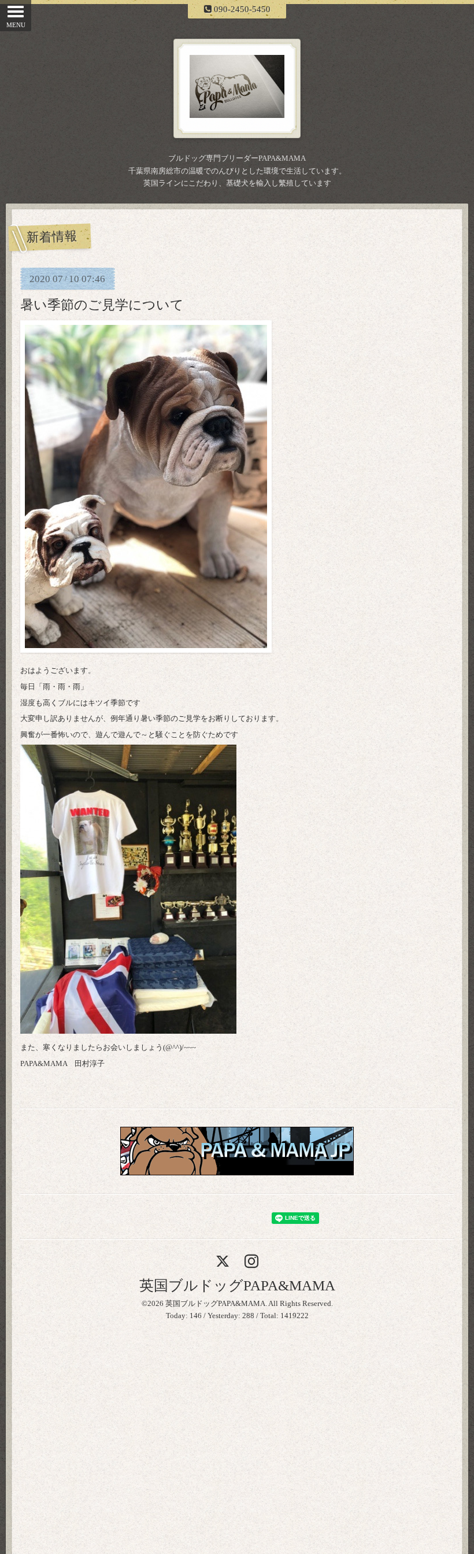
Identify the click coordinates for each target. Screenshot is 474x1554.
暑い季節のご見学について (102, 304)
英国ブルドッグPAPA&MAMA (237, 1285)
